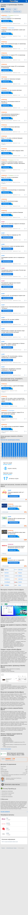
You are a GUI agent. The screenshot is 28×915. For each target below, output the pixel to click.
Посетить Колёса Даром (6, 748)
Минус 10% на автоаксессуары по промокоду (13, 43)
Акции (15, 9)
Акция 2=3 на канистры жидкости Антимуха (13, 223)
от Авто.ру (4, 553)
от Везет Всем (5, 539)
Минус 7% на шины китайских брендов (11, 138)
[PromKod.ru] (14, 1)
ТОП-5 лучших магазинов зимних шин (10, 841)
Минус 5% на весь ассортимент (9, 177)
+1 (26, 23)
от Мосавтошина (5, 566)
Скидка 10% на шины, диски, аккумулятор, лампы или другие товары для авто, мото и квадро (13, 400)
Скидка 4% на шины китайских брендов (12, 212)
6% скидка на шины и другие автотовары (12, 385)
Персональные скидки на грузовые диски (12, 246)
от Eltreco (4, 525)
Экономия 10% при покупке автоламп (11, 90)
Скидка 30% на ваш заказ (14, 506)
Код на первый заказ (6, 11)
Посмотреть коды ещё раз (12, 784)
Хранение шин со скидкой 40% (16, 560)
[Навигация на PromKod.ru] (2, 1)
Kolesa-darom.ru (5, 811)
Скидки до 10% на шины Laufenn (10, 319)
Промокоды (8, 9)
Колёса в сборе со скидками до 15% (11, 235)
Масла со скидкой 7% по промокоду (11, 18)
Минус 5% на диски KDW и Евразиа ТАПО (12, 150)
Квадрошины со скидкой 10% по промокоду (13, 55)
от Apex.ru (4, 499)
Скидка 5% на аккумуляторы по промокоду (13, 190)
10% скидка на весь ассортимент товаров (12, 426)
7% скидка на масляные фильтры (10, 126)
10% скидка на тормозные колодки (10, 79)
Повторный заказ (17, 11)
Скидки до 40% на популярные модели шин (13, 295)
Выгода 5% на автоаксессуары (9, 201)
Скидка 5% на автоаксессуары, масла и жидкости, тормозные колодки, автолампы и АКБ (13, 163)
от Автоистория (5, 512)
